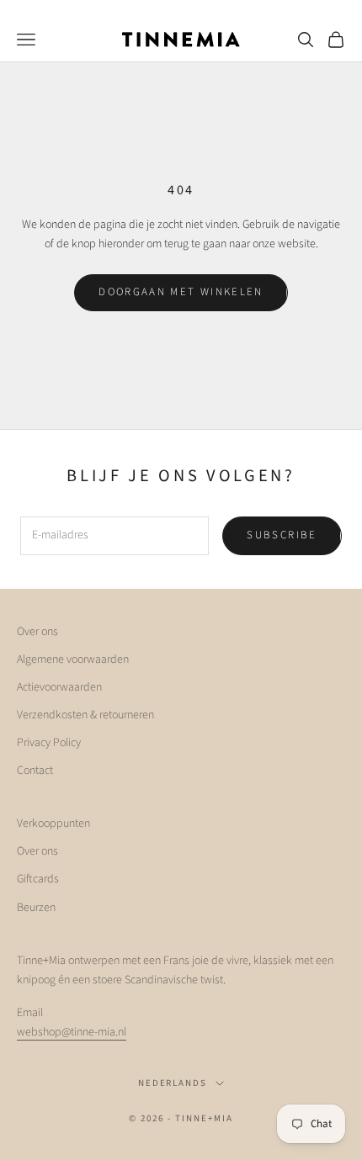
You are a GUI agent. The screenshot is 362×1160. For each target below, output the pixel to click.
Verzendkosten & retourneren (85, 715)
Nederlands (173, 1083)
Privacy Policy (49, 742)
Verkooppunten (53, 823)
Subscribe (282, 535)
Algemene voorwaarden (73, 659)
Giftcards (38, 879)
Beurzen (36, 907)
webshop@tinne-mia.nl (71, 1032)
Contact (35, 770)
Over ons (37, 631)
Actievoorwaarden (59, 687)
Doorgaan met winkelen (180, 291)
